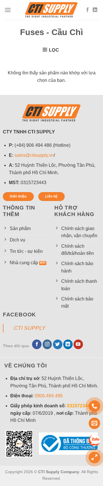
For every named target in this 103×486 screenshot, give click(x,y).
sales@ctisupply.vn (34, 155)
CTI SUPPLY (29, 328)
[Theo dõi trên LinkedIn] (95, 10)
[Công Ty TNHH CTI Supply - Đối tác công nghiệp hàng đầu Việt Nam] (51, 10)
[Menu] (7, 10)
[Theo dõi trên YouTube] (78, 344)
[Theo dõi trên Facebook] (87, 10)
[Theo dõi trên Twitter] (57, 344)
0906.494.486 (49, 395)
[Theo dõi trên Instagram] (47, 344)
